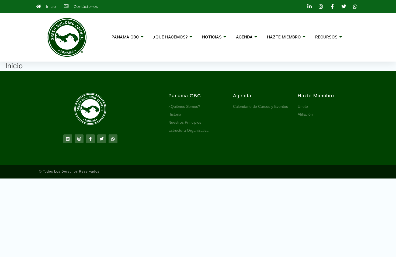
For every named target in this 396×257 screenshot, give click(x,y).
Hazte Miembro (316, 95)
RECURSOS (326, 37)
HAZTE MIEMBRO (284, 37)
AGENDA (244, 37)
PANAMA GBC (125, 37)
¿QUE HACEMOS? (170, 37)
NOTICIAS (212, 37)
